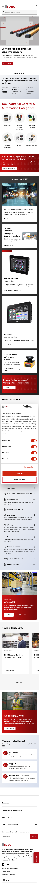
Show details (28, 467)
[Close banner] (36, 406)
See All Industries (21, 615)
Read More (9, 615)
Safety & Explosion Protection (19, 127)
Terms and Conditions (8, 874)
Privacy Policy (6, 872)
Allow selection (19, 480)
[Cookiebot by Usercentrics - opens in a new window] (24, 406)
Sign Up (34, 836)
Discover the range (8, 64)
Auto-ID (19, 145)
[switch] (34, 446)
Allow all (19, 473)
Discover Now (10, 728)
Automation (7, 125)
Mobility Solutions (31, 145)
